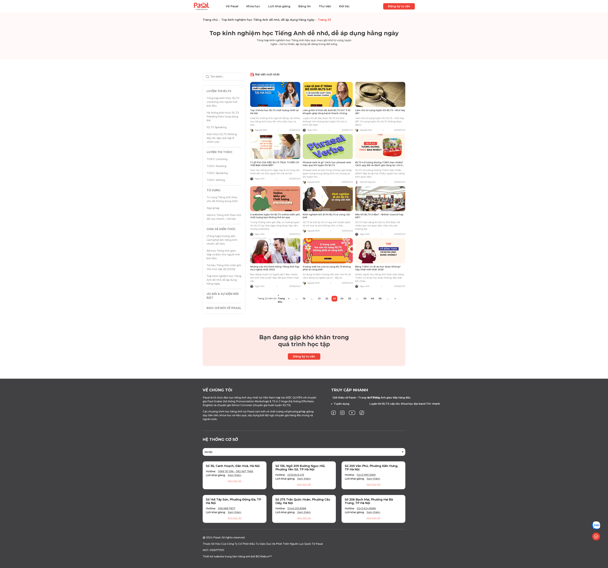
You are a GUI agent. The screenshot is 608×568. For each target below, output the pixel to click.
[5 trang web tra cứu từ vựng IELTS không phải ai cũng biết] (328, 250)
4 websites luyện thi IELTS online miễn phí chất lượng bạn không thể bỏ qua (275, 216)
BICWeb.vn (262, 556)
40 (372, 298)
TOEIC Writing (216, 180)
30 (364, 298)
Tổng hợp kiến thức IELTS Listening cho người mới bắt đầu (223, 102)
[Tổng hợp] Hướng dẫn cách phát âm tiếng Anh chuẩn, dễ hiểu (222, 240)
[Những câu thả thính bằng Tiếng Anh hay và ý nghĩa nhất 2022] (275, 250)
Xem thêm (234, 475)
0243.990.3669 (366, 474)
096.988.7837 (226, 508)
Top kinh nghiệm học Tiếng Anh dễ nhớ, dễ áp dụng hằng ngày (267, 20)
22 (326, 298)
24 (342, 298)
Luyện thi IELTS (219, 91)
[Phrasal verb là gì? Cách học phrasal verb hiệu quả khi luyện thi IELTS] (328, 146)
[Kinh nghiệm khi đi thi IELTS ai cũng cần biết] (328, 198)
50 (380, 298)
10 (304, 298)
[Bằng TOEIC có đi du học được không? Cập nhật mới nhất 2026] (380, 250)
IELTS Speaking (217, 127)
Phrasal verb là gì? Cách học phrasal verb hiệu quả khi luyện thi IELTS (327, 164)
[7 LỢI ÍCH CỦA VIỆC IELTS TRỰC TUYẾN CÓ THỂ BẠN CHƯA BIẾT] (275, 146)
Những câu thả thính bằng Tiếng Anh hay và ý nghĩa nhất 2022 (274, 268)
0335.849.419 (295, 474)
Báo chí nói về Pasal (224, 308)
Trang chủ (210, 20)
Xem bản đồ (234, 481)
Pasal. (217, 537)
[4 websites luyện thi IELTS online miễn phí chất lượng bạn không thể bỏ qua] (275, 198)
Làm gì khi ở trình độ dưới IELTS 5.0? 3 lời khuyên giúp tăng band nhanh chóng (326, 112)
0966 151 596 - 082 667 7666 (235, 471)
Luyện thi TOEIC (219, 152)
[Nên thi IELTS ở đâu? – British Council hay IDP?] (380, 198)
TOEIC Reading (216, 166)
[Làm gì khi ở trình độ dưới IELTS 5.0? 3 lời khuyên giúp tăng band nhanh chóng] (328, 94)
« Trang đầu (281, 299)
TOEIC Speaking (217, 173)
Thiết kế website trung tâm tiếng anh (226, 556)
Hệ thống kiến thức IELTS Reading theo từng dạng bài (223, 116)
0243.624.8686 (366, 508)
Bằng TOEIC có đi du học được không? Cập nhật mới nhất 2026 (378, 268)
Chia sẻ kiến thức (221, 229)
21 (319, 298)
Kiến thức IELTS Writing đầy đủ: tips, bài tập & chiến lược (222, 138)
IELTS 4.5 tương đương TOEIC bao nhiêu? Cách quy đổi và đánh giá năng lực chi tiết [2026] (380, 165)
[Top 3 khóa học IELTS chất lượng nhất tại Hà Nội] (275, 94)
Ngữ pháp (213, 208)
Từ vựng (213, 190)
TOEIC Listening (217, 159)
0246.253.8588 (296, 508)
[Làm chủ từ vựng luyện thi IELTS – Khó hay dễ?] (380, 94)
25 (349, 298)
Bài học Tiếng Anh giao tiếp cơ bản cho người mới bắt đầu (223, 254)
